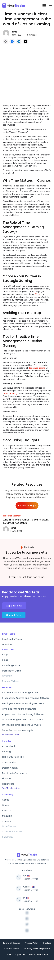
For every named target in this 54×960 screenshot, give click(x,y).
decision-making (10, 393)
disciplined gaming (37, 368)
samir (14, 31)
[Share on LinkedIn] (19, 41)
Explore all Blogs (27, 505)
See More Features (10, 734)
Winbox (38, 294)
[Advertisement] (27, 76)
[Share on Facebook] (12, 41)
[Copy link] (5, 41)
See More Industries (11, 788)
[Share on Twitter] (25, 41)
